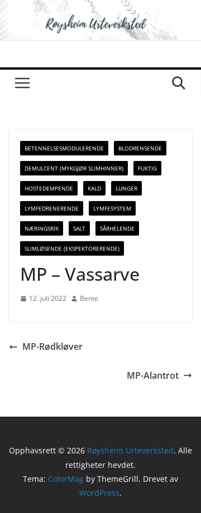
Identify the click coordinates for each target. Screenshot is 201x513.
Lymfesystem (112, 208)
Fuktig (147, 168)
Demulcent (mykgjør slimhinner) (74, 168)
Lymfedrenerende (52, 208)
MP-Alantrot (153, 375)
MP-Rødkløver (52, 346)
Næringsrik (42, 228)
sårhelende (117, 228)
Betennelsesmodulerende (64, 148)
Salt (79, 228)
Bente (89, 298)
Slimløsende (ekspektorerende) (72, 248)
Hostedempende (49, 188)
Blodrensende (140, 148)
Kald (94, 188)
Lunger (126, 188)
